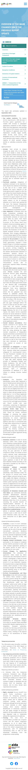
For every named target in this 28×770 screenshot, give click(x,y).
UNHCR (24, 171)
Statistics (5, 49)
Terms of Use (17, 758)
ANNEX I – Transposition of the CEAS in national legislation (11, 83)
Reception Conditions (8, 70)
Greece (8, 42)
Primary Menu (25, 4)
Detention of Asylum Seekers (10, 73)
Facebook (16, 763)
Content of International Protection (9, 78)
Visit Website (7, 105)
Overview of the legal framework (8, 54)
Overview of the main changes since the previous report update (11, 60)
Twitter (11, 763)
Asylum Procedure (7, 66)
